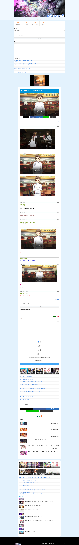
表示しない (40, 354)
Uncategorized (23, 309)
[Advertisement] (39, 51)
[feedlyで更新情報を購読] (39, 416)
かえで (40, 342)
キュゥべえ (40, 353)
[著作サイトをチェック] (37, 416)
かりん (40, 341)
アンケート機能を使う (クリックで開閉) (34, 357)
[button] (64, 30)
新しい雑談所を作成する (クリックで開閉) (45, 357)
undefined (58, 299)
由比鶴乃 (28, 309)
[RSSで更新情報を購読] (41, 416)
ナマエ (40, 349)
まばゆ (40, 346)
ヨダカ (40, 350)
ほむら (40, 345)
